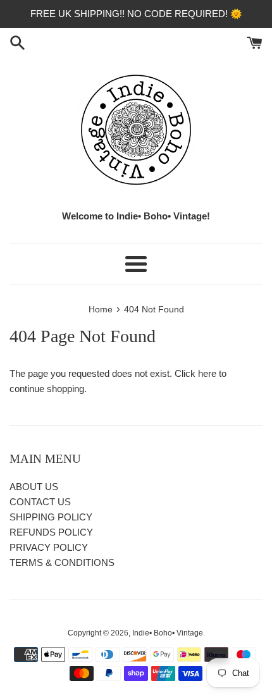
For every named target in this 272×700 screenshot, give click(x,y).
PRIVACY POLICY (48, 547)
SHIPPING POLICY (50, 517)
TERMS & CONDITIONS (61, 562)
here (207, 373)
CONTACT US (40, 501)
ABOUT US (33, 486)
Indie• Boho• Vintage (167, 633)
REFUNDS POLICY (51, 532)
